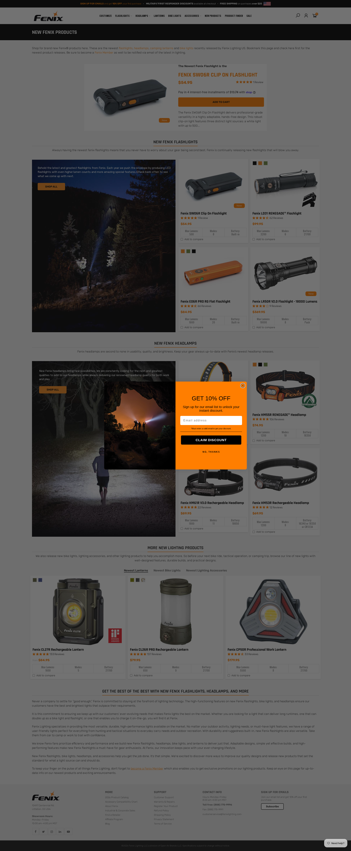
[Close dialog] (243, 385)
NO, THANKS (211, 452)
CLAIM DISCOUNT (211, 440)
